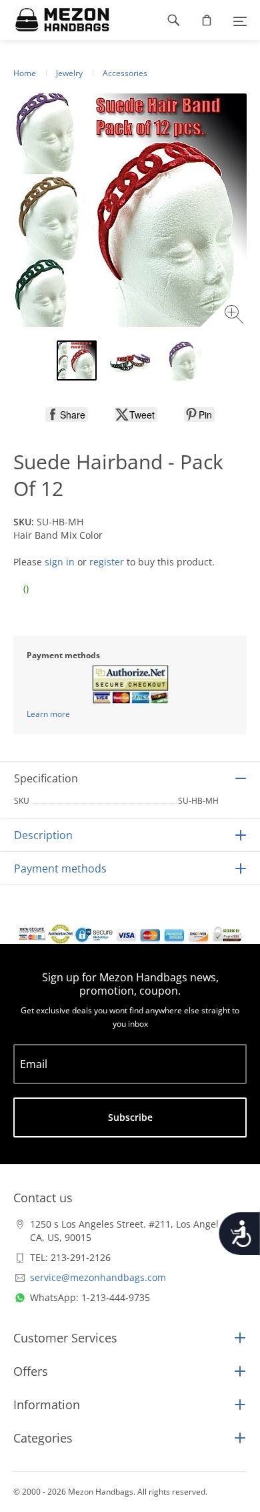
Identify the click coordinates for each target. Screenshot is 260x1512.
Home (24, 73)
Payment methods (60, 868)
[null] (66, 414)
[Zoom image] (236, 316)
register (106, 561)
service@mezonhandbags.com (98, 1277)
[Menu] (240, 20)
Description (43, 835)
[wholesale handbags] (55, 20)
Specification (46, 778)
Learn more (48, 714)
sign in (60, 561)
